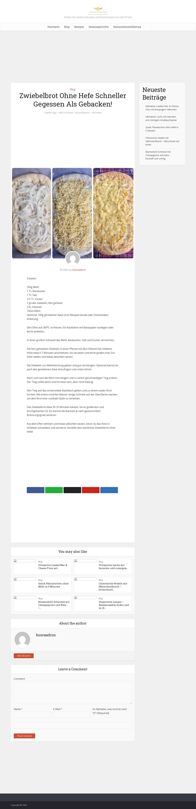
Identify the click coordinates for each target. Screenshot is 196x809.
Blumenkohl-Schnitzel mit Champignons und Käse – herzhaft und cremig (158, 155)
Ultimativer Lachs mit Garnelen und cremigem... (113, 566)
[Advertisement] (98, 56)
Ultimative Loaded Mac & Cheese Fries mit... (52, 566)
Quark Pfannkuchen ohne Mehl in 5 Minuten (53, 585)
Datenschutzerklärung (127, 26)
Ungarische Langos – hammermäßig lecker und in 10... (114, 605)
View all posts (23, 655)
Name (18, 709)
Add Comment (66, 112)
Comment (19, 678)
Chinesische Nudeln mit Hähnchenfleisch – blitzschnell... (113, 586)
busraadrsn (83, 112)
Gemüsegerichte (99, 26)
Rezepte (79, 26)
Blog (67, 26)
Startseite (53, 26)
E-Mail (57, 709)
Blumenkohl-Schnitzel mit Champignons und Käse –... (54, 605)
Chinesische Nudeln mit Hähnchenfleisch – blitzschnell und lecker (162, 141)
